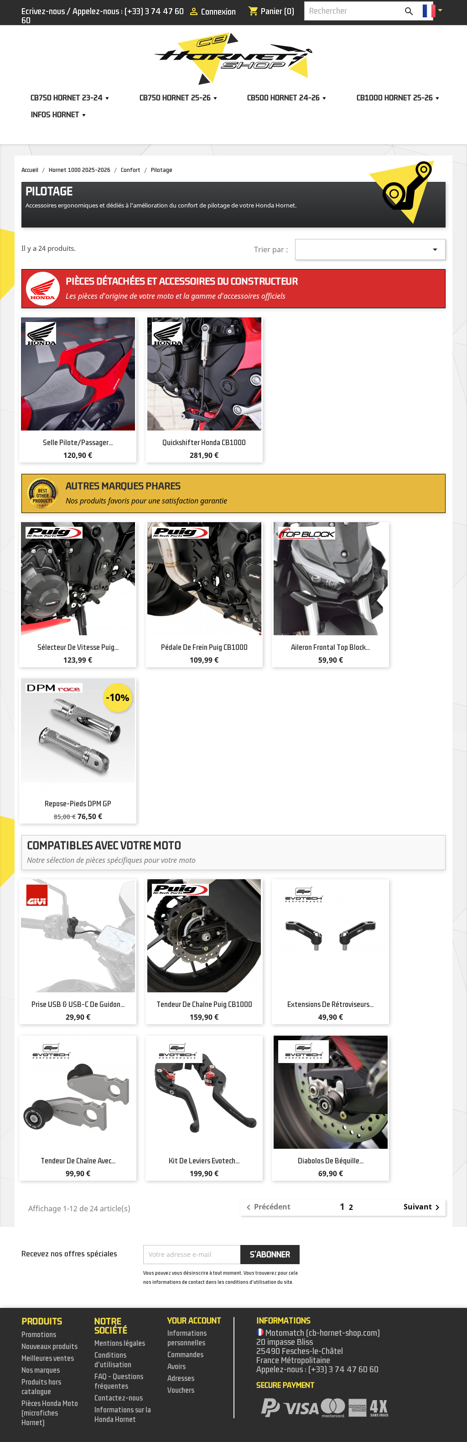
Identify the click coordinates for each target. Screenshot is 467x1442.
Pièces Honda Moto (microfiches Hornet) (49, 1413)
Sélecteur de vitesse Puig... (78, 648)
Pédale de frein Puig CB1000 (204, 648)
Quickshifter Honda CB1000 (204, 443)
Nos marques (40, 1370)
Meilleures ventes (47, 1359)
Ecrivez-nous (43, 11)
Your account (194, 1320)
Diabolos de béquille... (330, 1161)
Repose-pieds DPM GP (78, 804)
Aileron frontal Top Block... (330, 648)
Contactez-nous (118, 1398)
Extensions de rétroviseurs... (330, 1005)
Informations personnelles (187, 1338)
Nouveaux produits (49, 1347)
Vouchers (180, 1390)
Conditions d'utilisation (112, 1360)
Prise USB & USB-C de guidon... (78, 1005)
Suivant (423, 1207)
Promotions (38, 1335)
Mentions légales (119, 1343)
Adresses (180, 1379)
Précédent (267, 1207)
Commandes (185, 1355)
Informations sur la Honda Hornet (122, 1415)
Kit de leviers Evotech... (204, 1161)
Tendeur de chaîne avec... (78, 1161)
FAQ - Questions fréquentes (118, 1381)
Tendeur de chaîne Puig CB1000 (204, 1005)
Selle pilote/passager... (78, 443)
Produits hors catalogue (41, 1387)
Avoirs (176, 1367)
